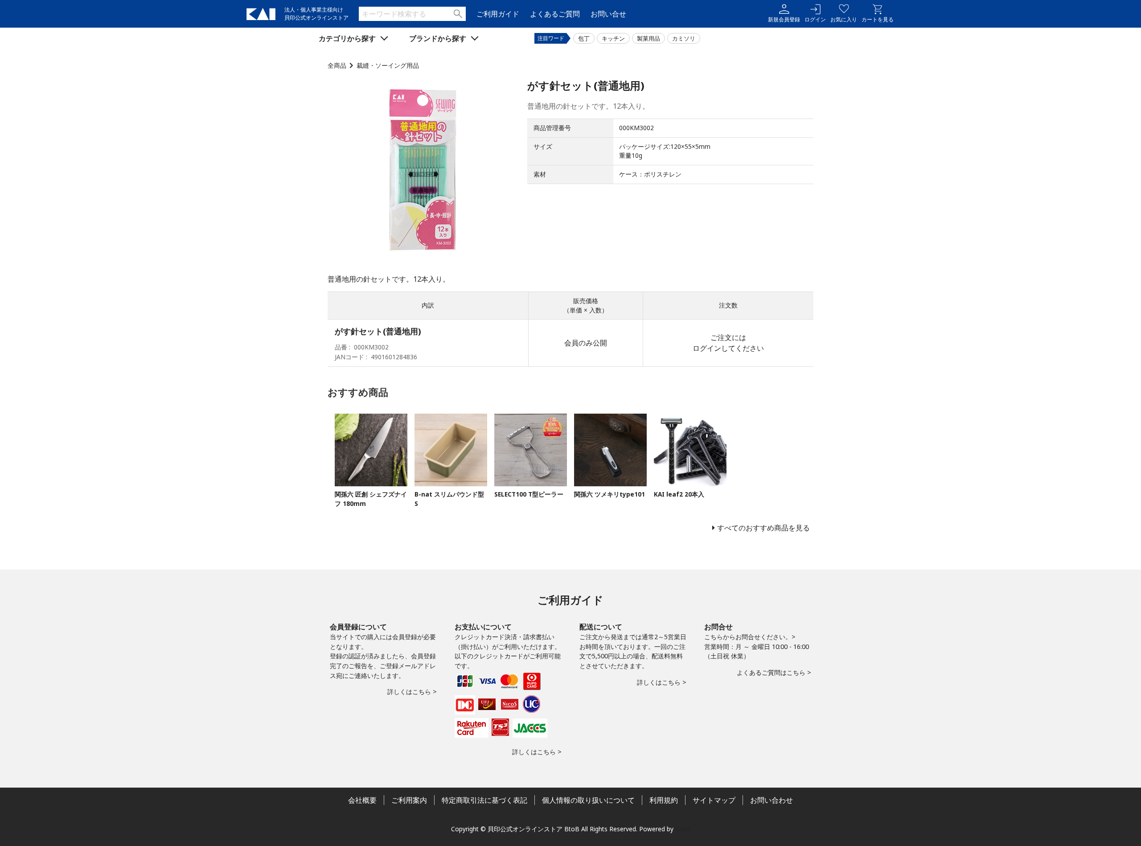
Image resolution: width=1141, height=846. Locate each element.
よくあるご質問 (555, 14)
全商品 (337, 65)
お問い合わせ (771, 800)
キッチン (613, 38)
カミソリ (683, 38)
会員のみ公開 (585, 343)
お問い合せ (608, 14)
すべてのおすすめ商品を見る (763, 528)
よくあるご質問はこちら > (774, 672)
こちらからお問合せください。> (750, 636)
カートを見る (878, 19)
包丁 (584, 38)
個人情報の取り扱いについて (588, 800)
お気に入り (843, 19)
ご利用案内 (409, 800)
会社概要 (362, 800)
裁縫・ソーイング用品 (388, 65)
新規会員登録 (784, 19)
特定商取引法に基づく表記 (484, 800)
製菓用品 (648, 38)
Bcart (682, 829)
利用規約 (663, 800)
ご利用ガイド (497, 14)
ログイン (815, 19)
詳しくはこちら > (412, 691)
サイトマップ (714, 800)
